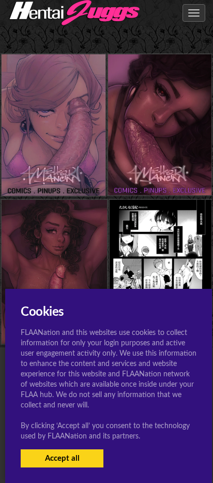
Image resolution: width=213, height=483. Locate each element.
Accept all (62, 458)
